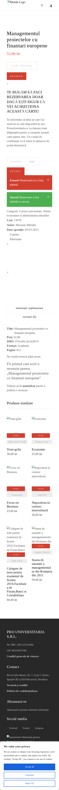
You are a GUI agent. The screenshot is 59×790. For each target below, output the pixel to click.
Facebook (12, 728)
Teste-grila (14, 449)
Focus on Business (13, 504)
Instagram (38, 728)
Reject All (29, 783)
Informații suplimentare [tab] (29, 308)
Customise (29, 775)
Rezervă (16, 76)
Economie (38, 449)
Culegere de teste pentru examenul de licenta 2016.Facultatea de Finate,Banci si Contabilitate (16, 582)
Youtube (26, 728)
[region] (29, 765)
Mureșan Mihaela (26, 225)
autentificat (29, 386)
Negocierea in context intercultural (41, 506)
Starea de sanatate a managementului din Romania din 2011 (42, 567)
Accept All (29, 767)
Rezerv (15, 171)
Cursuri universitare (30, 211)
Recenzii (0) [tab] (29, 316)
